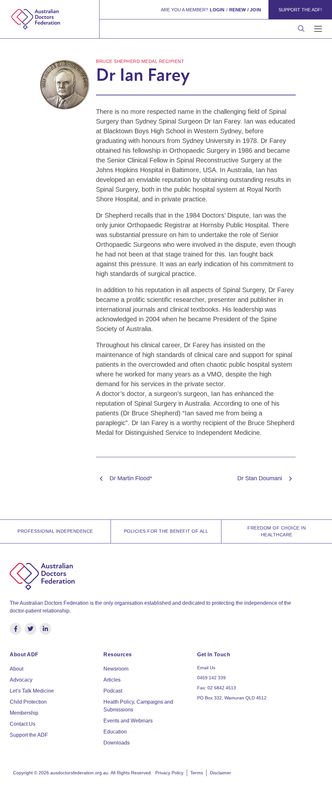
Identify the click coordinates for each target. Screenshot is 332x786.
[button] (318, 29)
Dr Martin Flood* (131, 478)
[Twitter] (30, 629)
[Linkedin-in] (45, 629)
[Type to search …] (301, 29)
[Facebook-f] (15, 629)
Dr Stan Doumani (259, 478)
